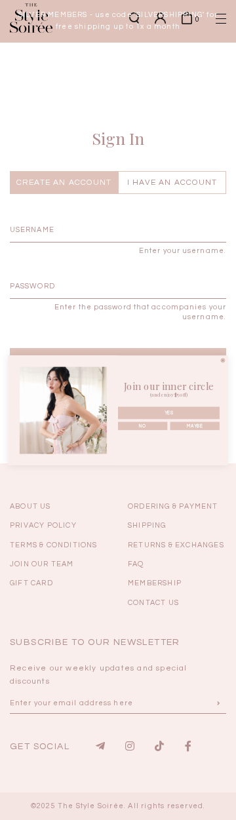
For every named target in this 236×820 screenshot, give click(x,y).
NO (142, 425)
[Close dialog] (223, 360)
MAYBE (194, 425)
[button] (199, 226)
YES (169, 412)
